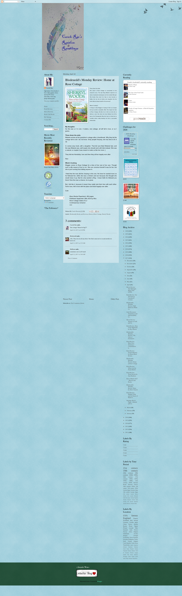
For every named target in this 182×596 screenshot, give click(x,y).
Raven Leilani (133, 102)
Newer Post (67, 299)
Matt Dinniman (133, 94)
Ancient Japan (134, 492)
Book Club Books (49, 114)
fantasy (134, 515)
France (135, 518)
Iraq (128, 554)
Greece (130, 524)
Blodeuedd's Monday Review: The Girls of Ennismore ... (130, 335)
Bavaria (129, 550)
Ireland (136, 520)
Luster (130, 100)
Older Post (115, 299)
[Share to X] (94, 211)
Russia (125, 526)
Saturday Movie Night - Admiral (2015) (131, 402)
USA (125, 515)
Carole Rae (73, 225)
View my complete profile (51, 101)
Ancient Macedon (134, 501)
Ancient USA (126, 496)
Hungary (125, 535)
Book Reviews (48, 109)
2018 (127, 255)
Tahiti (127, 558)
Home (91, 299)
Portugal (136, 535)
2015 (127, 420)
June (128, 279)
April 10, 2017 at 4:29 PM (77, 230)
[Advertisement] (91, 280)
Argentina (136, 545)
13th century (131, 488)
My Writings (47, 117)
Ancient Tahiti (134, 503)
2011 (127, 432)
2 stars (125, 447)
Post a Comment (72, 258)
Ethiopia (125, 547)
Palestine (136, 547)
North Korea (134, 543)
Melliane (72, 249)
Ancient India (135, 499)
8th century (128, 497)
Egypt (136, 526)
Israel (124, 541)
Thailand (132, 548)
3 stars (125, 450)
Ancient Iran (126, 501)
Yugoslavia (135, 558)
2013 (127, 426)
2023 (127, 240)
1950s (125, 481)
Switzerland (126, 537)
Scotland (126, 520)
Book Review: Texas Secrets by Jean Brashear (131, 374)
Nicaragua (125, 556)
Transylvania (126, 545)
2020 (127, 249)
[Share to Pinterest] (98, 211)
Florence (132, 552)
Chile (137, 550)
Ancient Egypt (126, 490)
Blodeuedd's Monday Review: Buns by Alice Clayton (132, 387)
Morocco (136, 554)
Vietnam (130, 541)
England (127, 518)
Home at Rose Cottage (95, 214)
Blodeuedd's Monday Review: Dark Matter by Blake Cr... (131, 306)
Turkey (136, 539)
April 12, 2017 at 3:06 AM (77, 254)
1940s (131, 475)
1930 (124, 497)
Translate (51, 202)
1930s (130, 482)
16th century (128, 477)
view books (134, 154)
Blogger (99, 581)
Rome (130, 526)
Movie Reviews (48, 111)
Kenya (131, 554)
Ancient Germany (127, 499)
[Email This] (90, 211)
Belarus (133, 550)
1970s (136, 479)
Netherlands (126, 533)
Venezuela (125, 550)
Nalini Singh (132, 86)
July (128, 275)
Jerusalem (125, 539)
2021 (127, 246)
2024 (127, 237)
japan (136, 522)
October (129, 266)
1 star (124, 445)
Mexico (136, 530)
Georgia (136, 552)
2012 (127, 429)
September (130, 269)
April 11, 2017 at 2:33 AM (77, 243)
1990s (136, 475)
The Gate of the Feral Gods (135, 92)
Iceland (124, 554)
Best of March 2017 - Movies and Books (132, 380)
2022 (127, 243)
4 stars (125, 453)
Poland (125, 528)
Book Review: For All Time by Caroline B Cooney (131, 297)
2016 (127, 417)
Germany (125, 522)
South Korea (126, 548)
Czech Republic (127, 543)
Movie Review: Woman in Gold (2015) (131, 321)
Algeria (131, 545)
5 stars (125, 455)
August (129, 272)
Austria (136, 524)
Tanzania (130, 558)
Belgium (136, 532)
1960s (131, 479)
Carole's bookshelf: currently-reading (139, 82)
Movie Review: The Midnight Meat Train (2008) (131, 289)
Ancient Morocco (126, 503)
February (129, 410)
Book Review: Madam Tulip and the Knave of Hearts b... (132, 395)
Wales (136, 528)
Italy (131, 520)
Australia (131, 528)
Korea (131, 537)
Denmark (125, 530)
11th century (126, 492)
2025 (127, 234)
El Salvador (126, 552)
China (125, 524)
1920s (133, 486)
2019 (127, 252)
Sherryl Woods (106, 214)
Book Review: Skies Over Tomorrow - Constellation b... (131, 345)
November (130, 263)
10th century (126, 494)
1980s (131, 481)
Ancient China (134, 490)
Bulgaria (136, 541)
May (128, 281)
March (129, 407)
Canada (131, 522)
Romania (135, 537)
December (130, 260)
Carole (132, 139)
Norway (125, 532)
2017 (127, 258)
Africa (130, 532)
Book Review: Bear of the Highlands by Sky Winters (132, 327)
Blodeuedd (73, 214)
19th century (130, 471)
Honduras (130, 547)
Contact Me (47, 119)
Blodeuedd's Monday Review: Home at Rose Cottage (131, 361)
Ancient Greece (133, 484)
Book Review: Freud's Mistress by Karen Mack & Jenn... (131, 353)
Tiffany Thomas (133, 111)
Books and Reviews (82, 214)
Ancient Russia (134, 494)
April (128, 285)
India (131, 530)
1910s (136, 488)
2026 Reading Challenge (130, 135)
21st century (130, 468)
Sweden (136, 533)
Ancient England (134, 497)
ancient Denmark (134, 496)
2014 (127, 423)
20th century (128, 473)
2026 (127, 231)
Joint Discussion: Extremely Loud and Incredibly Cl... (131, 314)
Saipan (133, 556)
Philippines (131, 539)
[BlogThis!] (92, 211)
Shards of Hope (132, 85)
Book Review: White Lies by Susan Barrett (131, 368)
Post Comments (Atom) (77, 303)
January (129, 413)
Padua (129, 556)
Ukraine (136, 548)
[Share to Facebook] (96, 211)
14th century (127, 486)
